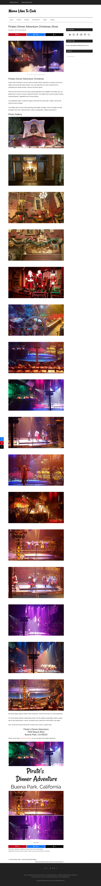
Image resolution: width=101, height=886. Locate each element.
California (22, 849)
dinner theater (24, 851)
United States (40, 849)
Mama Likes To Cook (22, 11)
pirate (36, 851)
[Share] (2, 439)
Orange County (29, 849)
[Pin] (2, 443)
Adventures (17, 849)
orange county (31, 851)
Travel (34, 849)
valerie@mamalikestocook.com (79, 45)
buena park (17, 851)
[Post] (2, 447)
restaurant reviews (25, 738)
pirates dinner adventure (44, 851)
